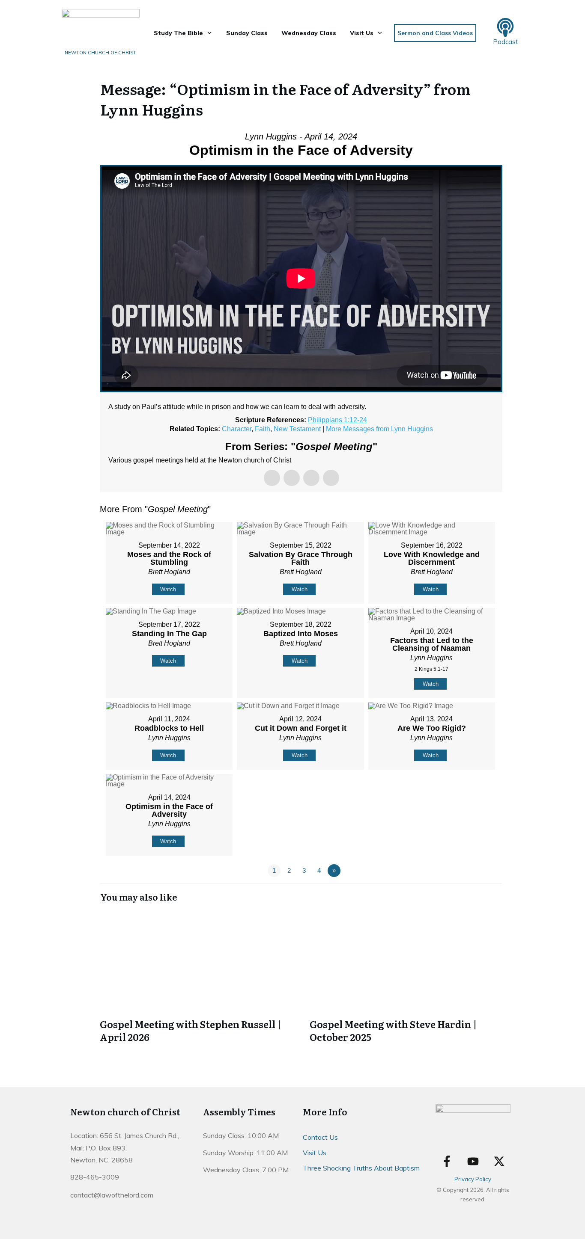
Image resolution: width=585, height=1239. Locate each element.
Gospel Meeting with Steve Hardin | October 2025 (406, 978)
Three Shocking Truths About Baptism (361, 1168)
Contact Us (320, 1137)
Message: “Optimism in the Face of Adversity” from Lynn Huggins (285, 99)
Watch (168, 589)
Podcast (505, 42)
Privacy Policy (472, 1179)
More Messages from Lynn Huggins (379, 429)
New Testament (297, 429)
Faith (262, 429)
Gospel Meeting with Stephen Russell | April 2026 (196, 978)
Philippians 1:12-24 (337, 420)
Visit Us (314, 1152)
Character (236, 429)
